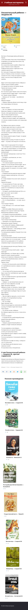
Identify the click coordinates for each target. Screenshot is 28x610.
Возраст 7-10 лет (6, 367)
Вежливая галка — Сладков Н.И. (14, 402)
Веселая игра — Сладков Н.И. (14, 541)
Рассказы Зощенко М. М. (16, 367)
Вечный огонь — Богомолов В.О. (14, 596)
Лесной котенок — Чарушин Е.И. (14, 430)
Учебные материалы (14, 2)
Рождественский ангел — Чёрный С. (14, 514)
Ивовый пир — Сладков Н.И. (14, 568)
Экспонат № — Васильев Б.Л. (14, 457)
